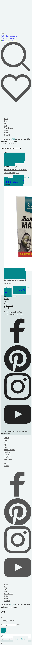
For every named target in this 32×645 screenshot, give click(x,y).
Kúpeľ (6, 119)
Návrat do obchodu (20, 639)
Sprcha (6, 132)
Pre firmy (6, 303)
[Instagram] (17, 399)
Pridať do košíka (14, 181)
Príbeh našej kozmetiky (10, 296)
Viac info (15, 291)
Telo (5, 121)
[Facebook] (17, 344)
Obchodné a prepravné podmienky (13, 314)
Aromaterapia (8, 128)
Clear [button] (18, 625)
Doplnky (6, 130)
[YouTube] (17, 427)
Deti (5, 126)
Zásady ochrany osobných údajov (13, 312)
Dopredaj (7, 135)
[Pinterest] (17, 372)
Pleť (5, 123)
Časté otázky (8, 308)
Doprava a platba (8, 306)
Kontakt (6, 299)
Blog (5, 301)
